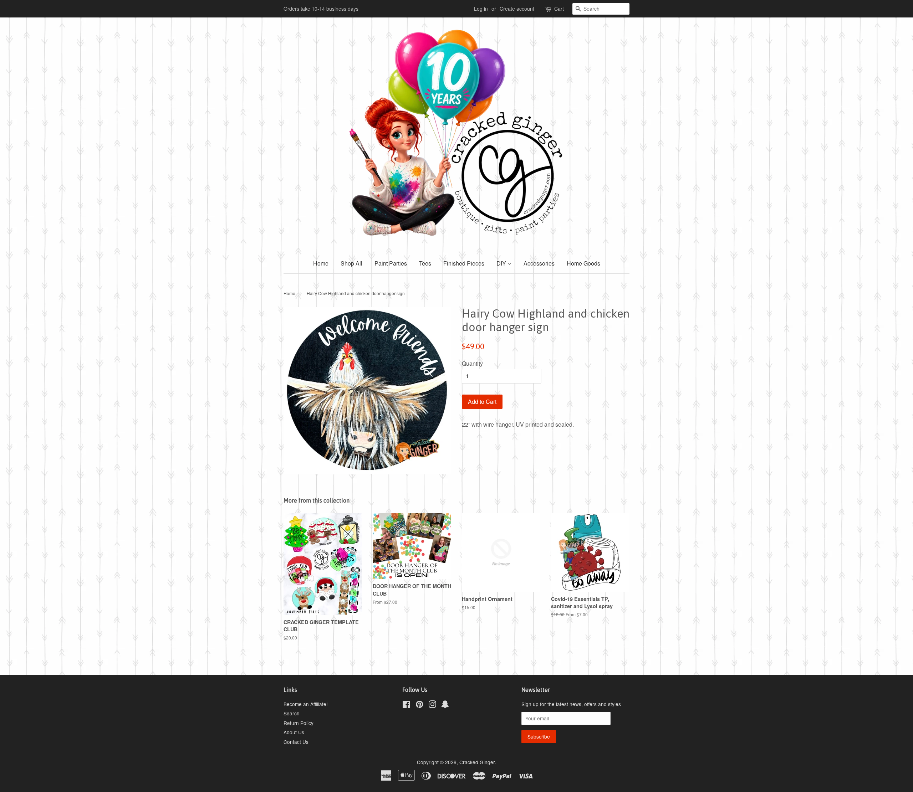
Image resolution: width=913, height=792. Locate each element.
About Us (294, 732)
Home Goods (583, 263)
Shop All (351, 263)
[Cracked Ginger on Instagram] (432, 705)
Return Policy (298, 722)
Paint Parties (390, 263)
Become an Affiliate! (306, 704)
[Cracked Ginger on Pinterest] (419, 705)
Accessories (539, 263)
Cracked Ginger (477, 762)
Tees (425, 263)
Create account (517, 8)
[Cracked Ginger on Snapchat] (445, 705)
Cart (559, 8)
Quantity (472, 363)
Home (320, 263)
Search (292, 713)
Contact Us (296, 741)
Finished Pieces (463, 263)
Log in (481, 8)
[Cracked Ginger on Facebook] (406, 705)
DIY (501, 263)
